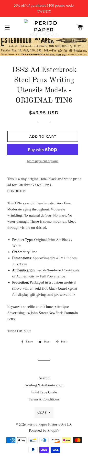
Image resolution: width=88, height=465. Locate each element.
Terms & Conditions (44, 399)
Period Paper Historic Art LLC (49, 424)
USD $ (41, 412)
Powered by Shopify (44, 430)
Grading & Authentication (44, 385)
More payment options (42, 161)
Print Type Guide (44, 392)
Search (44, 378)
